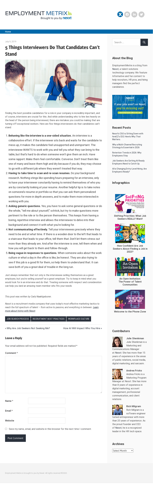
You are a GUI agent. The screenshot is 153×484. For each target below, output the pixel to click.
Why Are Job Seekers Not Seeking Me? (28, 328)
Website (9, 420)
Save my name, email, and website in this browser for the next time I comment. (50, 429)
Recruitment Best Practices (48, 319)
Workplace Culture (78, 319)
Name (9, 401)
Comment (11, 353)
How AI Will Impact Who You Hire (81, 328)
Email (9, 410)
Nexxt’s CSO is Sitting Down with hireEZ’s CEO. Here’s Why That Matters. (127, 136)
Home (8, 32)
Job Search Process (18, 319)
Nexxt (115, 69)
